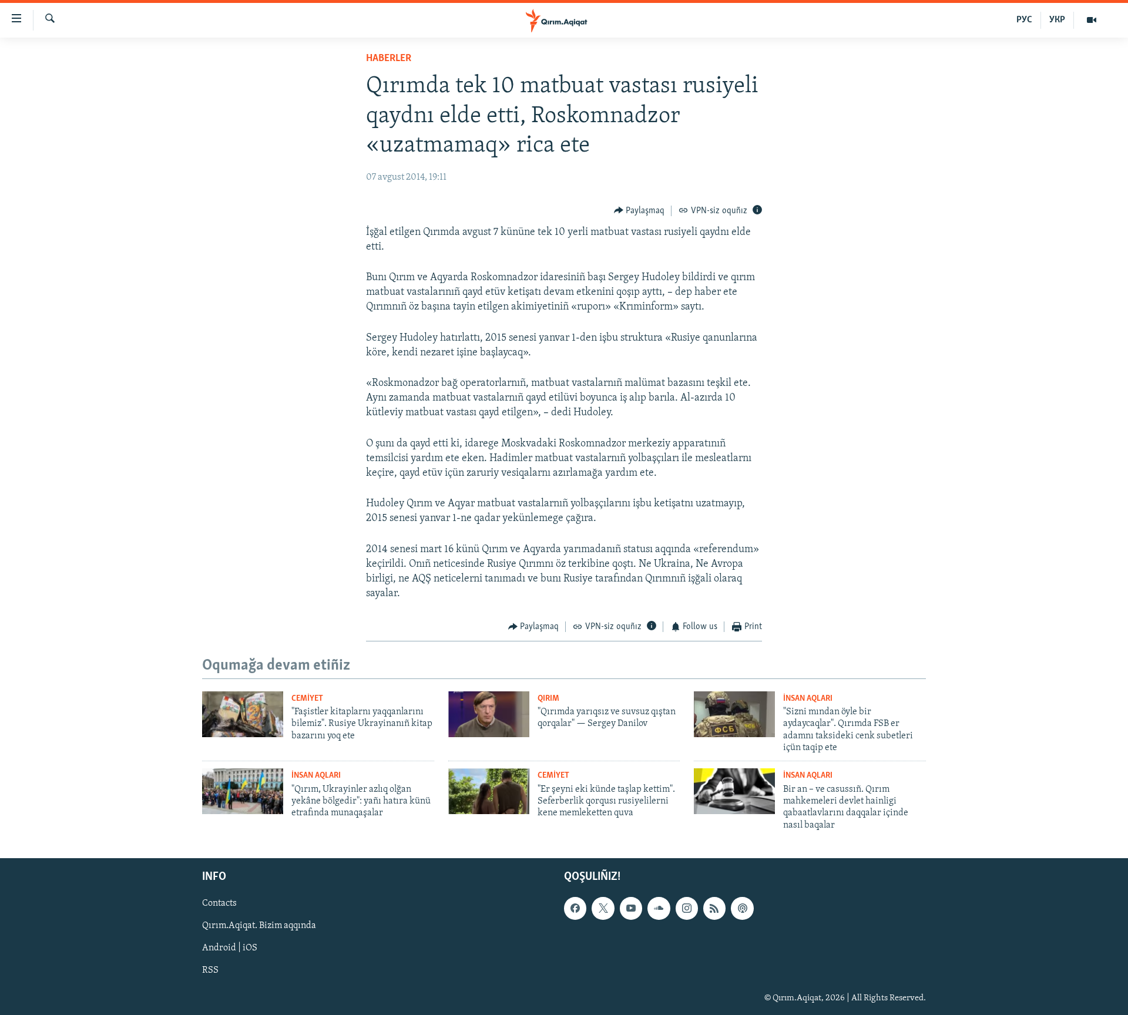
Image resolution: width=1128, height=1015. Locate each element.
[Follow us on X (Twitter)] (603, 908)
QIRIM (548, 698)
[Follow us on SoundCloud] (658, 908)
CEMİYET (307, 698)
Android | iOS (229, 948)
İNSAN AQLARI (807, 698)
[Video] (1091, 20)
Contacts (219, 903)
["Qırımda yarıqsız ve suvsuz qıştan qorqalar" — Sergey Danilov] (488, 714)
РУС (1024, 20)
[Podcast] (742, 908)
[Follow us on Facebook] (575, 908)
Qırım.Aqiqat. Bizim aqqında (259, 926)
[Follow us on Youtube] (631, 908)
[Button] (639, 211)
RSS (210, 971)
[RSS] (714, 908)
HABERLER (388, 58)
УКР (1057, 20)
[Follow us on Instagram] (687, 908)
